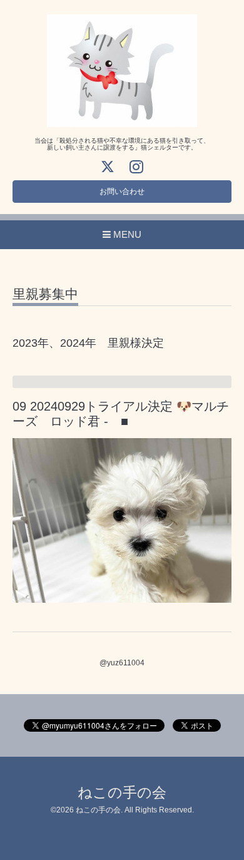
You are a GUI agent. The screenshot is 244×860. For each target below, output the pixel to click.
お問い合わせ (122, 191)
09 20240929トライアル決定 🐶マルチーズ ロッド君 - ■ (121, 413)
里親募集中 (45, 294)
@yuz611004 (122, 662)
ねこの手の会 (122, 793)
